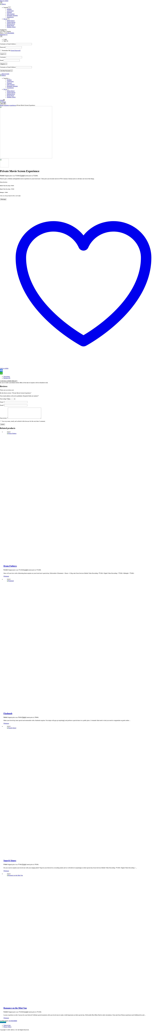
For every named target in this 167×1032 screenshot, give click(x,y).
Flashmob (7, 713)
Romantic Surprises (12, 86)
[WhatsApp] (83, 373)
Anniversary (10, 81)
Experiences (10, 87)
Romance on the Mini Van (15, 1008)
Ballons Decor (11, 94)
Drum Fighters (10, 566)
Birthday (9, 80)
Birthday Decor (11, 97)
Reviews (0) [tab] (6, 378)
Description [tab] (6, 376)
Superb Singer (9, 860)
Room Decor (10, 95)
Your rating (3, 399)
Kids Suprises (11, 84)
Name (2, 402)
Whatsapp (3, 199)
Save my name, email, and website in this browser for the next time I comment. (23, 421)
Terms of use (7, 1025)
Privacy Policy (7, 1027)
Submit (2, 424)
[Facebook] (83, 370)
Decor (5, 89)
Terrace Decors (11, 92)
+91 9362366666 (13, 1020)
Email (2, 405)
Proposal (9, 83)
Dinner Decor (11, 91)
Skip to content (4, 0)
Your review (4, 418)
